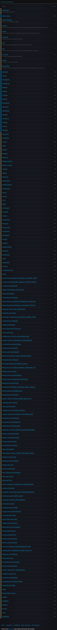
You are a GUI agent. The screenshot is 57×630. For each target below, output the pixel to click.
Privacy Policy (35, 625)
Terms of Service (25, 625)
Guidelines (17, 625)
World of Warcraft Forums (7, 1)
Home (3, 625)
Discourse (11, 629)
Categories (9, 625)
